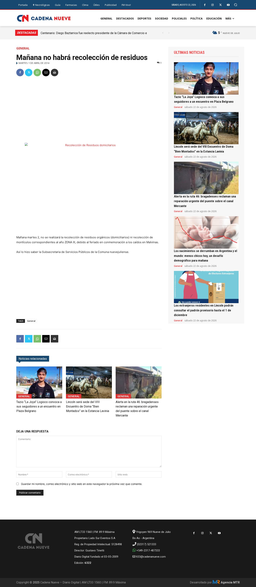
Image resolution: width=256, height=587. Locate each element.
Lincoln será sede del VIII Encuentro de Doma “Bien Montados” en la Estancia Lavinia (87, 406)
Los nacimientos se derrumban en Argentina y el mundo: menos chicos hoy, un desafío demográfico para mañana (205, 255)
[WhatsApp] (37, 72)
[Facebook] (204, 5)
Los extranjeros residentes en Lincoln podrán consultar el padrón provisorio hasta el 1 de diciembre (203, 310)
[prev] (162, 33)
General (23, 48)
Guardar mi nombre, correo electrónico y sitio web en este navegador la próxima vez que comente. (81, 483)
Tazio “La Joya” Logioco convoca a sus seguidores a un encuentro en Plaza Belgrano (39, 406)
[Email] (46, 72)
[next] (168, 33)
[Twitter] (220, 5)
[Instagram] (212, 5)
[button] (236, 5)
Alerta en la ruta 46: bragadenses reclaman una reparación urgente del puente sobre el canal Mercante (205, 201)
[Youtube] (228, 5)
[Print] (54, 72)
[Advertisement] (89, 108)
